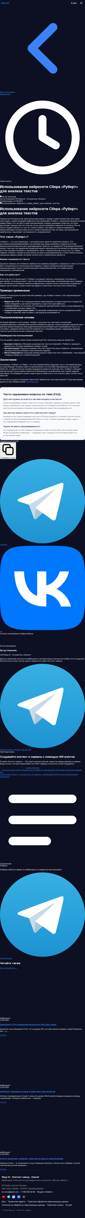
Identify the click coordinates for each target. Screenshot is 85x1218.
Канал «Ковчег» (33, 768)
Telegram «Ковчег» (45, 1192)
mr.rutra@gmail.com (10, 1192)
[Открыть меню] (81, 3)
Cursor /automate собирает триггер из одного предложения (31, 1158)
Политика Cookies (55, 1205)
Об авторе (26, 750)
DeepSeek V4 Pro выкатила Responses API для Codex (28, 1024)
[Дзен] (24, 1197)
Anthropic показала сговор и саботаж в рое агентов (27, 1091)
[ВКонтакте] (19, 1197)
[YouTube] (3, 1197)
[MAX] (13, 1197)
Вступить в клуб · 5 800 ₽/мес (13, 768)
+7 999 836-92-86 (27, 1192)
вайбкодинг (5, 94)
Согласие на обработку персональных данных (23, 1205)
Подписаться (32, 382)
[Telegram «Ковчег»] (8, 1197)
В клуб (73, 3)
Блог (4, 1202)
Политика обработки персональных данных (48, 1202)
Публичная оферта (16, 1202)
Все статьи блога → (8, 968)
